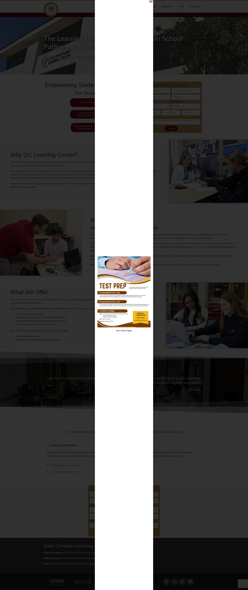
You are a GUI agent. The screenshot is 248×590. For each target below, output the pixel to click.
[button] (151, 1)
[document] (124, 295)
